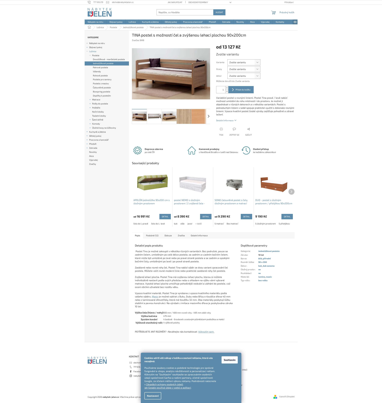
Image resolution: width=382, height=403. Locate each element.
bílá (260, 258)
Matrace (96, 99)
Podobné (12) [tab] (152, 235)
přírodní (267, 258)
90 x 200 (262, 262)
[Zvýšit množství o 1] (226, 88)
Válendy (97, 71)
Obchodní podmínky (198, 2)
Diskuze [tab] (168, 235)
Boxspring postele (101, 91)
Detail (165, 216)
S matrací (219, 223)
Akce (91, 156)
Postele (95, 55)
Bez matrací (232, 223)
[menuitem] (95, 22)
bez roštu (262, 280)
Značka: (138, 40)
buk (175, 223)
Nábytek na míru (97, 43)
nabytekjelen (139, 375)
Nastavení (153, 395)
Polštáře (96, 107)
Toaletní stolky (99, 115)
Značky (92, 164)
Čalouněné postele (102, 87)
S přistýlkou (284, 223)
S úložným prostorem (265, 223)
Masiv (155, 296)
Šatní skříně (97, 119)
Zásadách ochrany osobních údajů (164, 384)
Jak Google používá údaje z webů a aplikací (167, 387)
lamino (261, 276)
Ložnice (92, 51)
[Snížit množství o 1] (226, 91)
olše (182, 223)
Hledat (219, 12)
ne (259, 269)
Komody (96, 123)
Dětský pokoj (95, 136)
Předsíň (92, 144)
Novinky (93, 152)
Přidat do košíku (243, 89)
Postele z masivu (101, 83)
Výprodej (93, 160)
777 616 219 (138, 367)
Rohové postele (100, 75)
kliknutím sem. (206, 331)
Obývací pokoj (95, 47)
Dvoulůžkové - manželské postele (109, 59)
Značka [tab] (181, 235)
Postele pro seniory (102, 79)
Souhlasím (230, 359)
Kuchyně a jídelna (97, 132)
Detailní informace (225, 120)
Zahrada (93, 148)
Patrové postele (100, 67)
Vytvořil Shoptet (286, 396)
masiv (269, 276)
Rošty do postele (100, 103)
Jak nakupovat (175, 2)
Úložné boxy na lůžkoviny (104, 127)
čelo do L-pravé (140, 223)
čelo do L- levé (158, 223)
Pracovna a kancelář (99, 139)
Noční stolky (98, 111)
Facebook (138, 371)
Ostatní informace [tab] (199, 235)
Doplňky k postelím (102, 95)
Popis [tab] (137, 235)
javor (189, 223)
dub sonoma (269, 266)
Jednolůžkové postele (103, 63)
